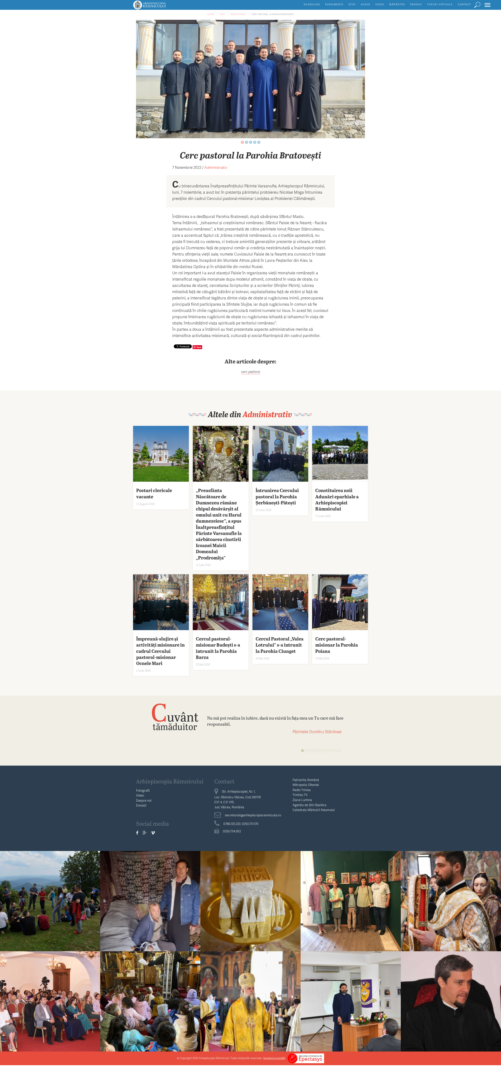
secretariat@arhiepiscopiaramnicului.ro (253, 815)
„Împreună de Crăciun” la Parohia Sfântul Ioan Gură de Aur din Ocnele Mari (150, 904)
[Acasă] (158, 7)
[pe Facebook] (137, 832)
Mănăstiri (397, 4)
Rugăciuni (312, 4)
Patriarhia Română (306, 780)
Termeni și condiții (274, 1058)
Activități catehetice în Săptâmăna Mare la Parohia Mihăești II (150, 1004)
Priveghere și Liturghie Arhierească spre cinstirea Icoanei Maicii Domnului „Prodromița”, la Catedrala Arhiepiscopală (250, 907)
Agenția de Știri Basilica (309, 805)
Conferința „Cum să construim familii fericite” (350, 1004)
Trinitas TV (300, 794)
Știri (352, 4)
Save (198, 347)
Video (379, 4)
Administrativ (238, 14)
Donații (141, 805)
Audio (365, 4)
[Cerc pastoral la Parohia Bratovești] (250, 78)
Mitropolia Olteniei (306, 784)
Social (150, 893)
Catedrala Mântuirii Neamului (314, 810)
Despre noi (143, 800)
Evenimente (334, 4)
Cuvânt (175, 716)
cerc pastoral (250, 371)
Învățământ (50, 893)
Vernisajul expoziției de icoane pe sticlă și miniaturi (350, 904)
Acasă (210, 14)
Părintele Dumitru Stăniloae (317, 731)
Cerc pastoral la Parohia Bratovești (272, 14)
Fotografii (143, 790)
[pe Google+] (145, 832)
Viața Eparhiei (250, 893)
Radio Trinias (302, 790)
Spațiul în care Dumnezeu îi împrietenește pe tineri (50, 904)
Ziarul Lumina (302, 800)
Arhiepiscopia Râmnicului (170, 781)
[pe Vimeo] (153, 832)
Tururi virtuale (440, 4)
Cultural (350, 893)
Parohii (416, 4)
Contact (464, 4)
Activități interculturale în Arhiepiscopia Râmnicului (50, 1004)
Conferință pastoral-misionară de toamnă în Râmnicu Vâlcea (451, 1004)
